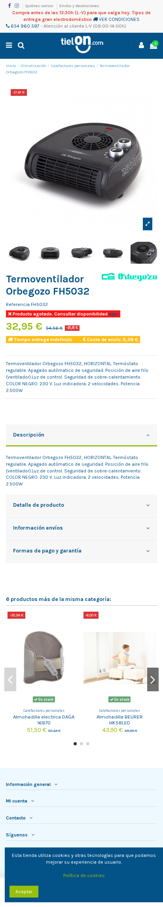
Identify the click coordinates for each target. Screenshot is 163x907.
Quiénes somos (39, 6)
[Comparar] (74, 622)
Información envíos (38, 527)
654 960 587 (24, 26)
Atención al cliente (64, 26)
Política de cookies (84, 875)
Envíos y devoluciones (79, 6)
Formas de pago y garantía (47, 550)
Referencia (18, 304)
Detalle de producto (38, 505)
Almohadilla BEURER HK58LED (120, 720)
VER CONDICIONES (119, 19)
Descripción (28, 434)
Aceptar (23, 891)
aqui (113, 314)
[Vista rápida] (74, 635)
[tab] (81, 435)
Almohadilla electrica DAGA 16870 (43, 720)
